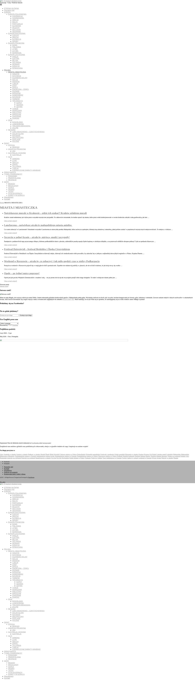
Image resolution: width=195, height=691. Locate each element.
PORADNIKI (12, 176)
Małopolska (177, 454)
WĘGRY (15, 41)
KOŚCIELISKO (17, 122)
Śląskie (176, 458)
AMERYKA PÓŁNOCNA (17, 149)
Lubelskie (169, 454)
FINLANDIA (16, 47)
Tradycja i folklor (96, 458)
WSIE (10, 120)
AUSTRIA (15, 59)
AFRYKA (11, 145)
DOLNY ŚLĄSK (18, 134)
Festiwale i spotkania (107, 454)
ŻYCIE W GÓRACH (15, 193)
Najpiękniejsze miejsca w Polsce (87, 456)
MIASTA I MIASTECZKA (17, 72)
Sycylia (53, 458)
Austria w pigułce (22, 454)
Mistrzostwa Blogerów (7, 456)
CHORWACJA (17, 16)
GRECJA (15, 20)
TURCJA (15, 168)
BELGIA (15, 60)
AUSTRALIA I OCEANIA (17, 153)
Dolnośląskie (81, 454)
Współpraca (8, 197)
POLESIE (15, 141)
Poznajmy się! (9, 10)
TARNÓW (16, 99)
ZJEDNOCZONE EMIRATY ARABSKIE (26, 170)
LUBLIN (15, 84)
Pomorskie (3, 458)
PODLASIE (16, 139)
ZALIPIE (15, 128)
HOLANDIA (16, 62)
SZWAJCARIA (17, 68)
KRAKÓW (16, 82)
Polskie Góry (185, 456)
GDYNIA (19, 107)
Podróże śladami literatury (159, 456)
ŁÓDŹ (14, 86)
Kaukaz (141, 454)
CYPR (14, 161)
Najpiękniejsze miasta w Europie (25, 456)
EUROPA (7, 12)
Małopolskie (185, 454)
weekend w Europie (145, 458)
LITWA (14, 49)
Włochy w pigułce (167, 458)
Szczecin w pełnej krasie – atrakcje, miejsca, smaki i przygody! (37, 237)
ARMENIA (16, 159)
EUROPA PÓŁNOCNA (16, 43)
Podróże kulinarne (128, 456)
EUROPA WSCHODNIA (16, 33)
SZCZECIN (16, 97)
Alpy (1, 454)
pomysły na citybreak (14, 458)
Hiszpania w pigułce (131, 454)
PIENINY (11, 190)
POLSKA (7, 70)
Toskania (88, 458)
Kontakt (7, 199)
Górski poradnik (119, 454)
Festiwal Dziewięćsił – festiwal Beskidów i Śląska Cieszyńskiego (37, 249)
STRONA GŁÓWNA (11, 8)
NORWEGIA (16, 53)
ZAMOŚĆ (15, 118)
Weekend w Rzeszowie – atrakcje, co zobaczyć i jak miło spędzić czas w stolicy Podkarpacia (52, 261)
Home (2, 203)
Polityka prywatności (11, 472)
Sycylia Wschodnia (62, 458)
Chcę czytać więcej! (10, 221)
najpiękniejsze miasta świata (45, 456)
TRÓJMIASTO (17, 101)
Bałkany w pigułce (34, 454)
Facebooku (35, 443)
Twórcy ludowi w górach (130, 458)
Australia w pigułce (10, 454)
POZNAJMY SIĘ (68, 299)
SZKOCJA (16, 66)
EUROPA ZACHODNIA (16, 55)
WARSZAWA (17, 111)
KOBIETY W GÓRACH (16, 195)
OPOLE (15, 87)
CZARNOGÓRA (18, 18)
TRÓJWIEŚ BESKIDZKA (21, 126)
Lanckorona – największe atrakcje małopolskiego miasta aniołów (38, 225)
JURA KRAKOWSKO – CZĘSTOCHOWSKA (28, 132)
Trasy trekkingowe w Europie (112, 458)
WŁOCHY (16, 28)
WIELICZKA (16, 112)
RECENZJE (12, 180)
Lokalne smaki (161, 454)
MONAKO (16, 64)
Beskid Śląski (45, 454)
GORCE (11, 188)
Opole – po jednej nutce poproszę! (22, 273)
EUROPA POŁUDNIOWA (17, 14)
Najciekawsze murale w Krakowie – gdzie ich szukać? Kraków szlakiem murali (45, 213)
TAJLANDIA (16, 166)
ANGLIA (15, 57)
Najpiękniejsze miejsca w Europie (66, 456)
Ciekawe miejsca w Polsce (68, 454)
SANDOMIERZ (17, 95)
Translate (15, 325)
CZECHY (15, 35)
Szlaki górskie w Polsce (76, 458)
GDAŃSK (19, 105)
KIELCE (15, 80)
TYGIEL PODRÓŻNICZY (13, 174)
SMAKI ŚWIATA (10, 172)
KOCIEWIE (16, 136)
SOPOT (19, 103)
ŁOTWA (15, 51)
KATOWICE (16, 76)
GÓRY (6, 182)
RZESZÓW (16, 93)
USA (13, 151)
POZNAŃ (15, 91)
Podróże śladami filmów (142, 456)
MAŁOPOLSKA (18, 138)
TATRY (11, 191)
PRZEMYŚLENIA (14, 178)
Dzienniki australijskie (93, 454)
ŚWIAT (6, 143)
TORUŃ (15, 109)
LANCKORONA (18, 124)
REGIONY (12, 130)
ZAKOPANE (16, 116)
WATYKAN (16, 30)
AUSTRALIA (16, 155)
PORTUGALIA (17, 24)
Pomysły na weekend (28, 458)
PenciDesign (31, 477)
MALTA (15, 22)
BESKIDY (11, 184)
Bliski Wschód (54, 454)
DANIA (14, 45)
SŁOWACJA (16, 39)
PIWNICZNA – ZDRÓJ (20, 89)
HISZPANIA (16, 32)
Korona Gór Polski (150, 454)
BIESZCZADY (13, 186)
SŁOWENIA (16, 26)
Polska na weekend (174, 456)
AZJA (10, 157)
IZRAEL (15, 164)
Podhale (119, 456)
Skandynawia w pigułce (43, 458)
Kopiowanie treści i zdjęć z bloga (14, 474)
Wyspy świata (156, 458)
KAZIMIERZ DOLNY (19, 78)
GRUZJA (15, 37)
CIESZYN (15, 74)
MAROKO (16, 147)
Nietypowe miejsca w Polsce (107, 456)
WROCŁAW (16, 114)
